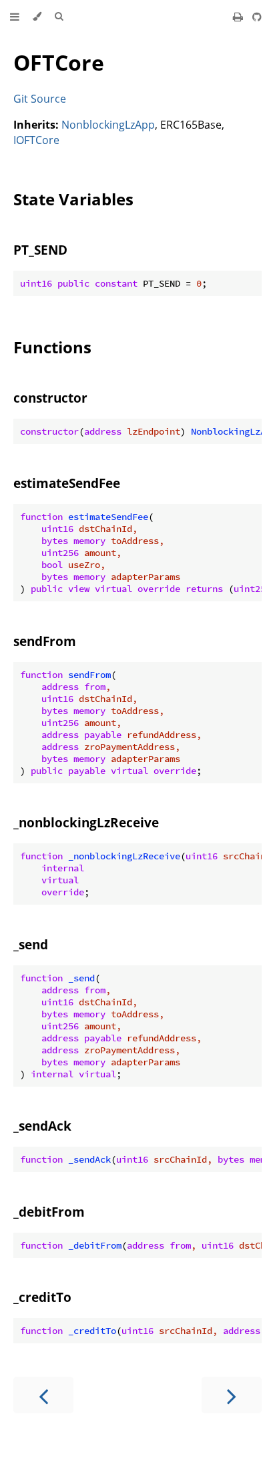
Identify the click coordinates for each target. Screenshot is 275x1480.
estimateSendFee (66, 483)
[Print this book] (239, 16)
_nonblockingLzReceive (86, 822)
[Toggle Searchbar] (58, 16)
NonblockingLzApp (108, 124)
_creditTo (42, 1297)
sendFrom (44, 641)
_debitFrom (49, 1211)
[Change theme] (37, 16)
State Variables (73, 199)
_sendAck (42, 1125)
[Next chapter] (232, 1395)
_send (30, 944)
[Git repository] (257, 16)
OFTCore (58, 62)
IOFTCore (36, 140)
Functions (52, 347)
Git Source (39, 98)
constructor (50, 397)
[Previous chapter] (43, 1395)
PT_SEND (40, 249)
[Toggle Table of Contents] (14, 16)
